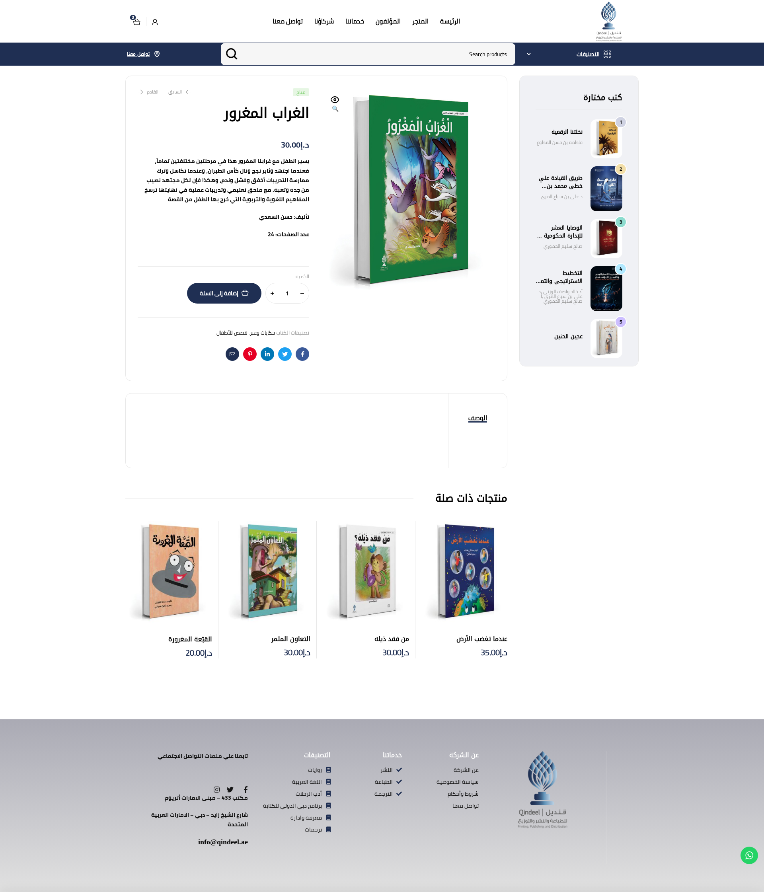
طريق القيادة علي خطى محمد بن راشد (561, 186)
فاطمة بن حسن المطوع (560, 142)
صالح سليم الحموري (563, 246)
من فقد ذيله (391, 639)
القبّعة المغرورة (190, 639)
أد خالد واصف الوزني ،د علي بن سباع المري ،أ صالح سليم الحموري (560, 296)
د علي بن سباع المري (562, 196)
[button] (335, 104)
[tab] (477, 418)
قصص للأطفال (232, 332)
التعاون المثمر (290, 639)
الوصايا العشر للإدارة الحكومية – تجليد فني (561, 235)
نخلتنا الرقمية (567, 132)
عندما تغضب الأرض (481, 639)
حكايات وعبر (262, 332)
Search (232, 54)
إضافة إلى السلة (219, 293)
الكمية (302, 277)
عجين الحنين (568, 336)
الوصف (477, 417)
